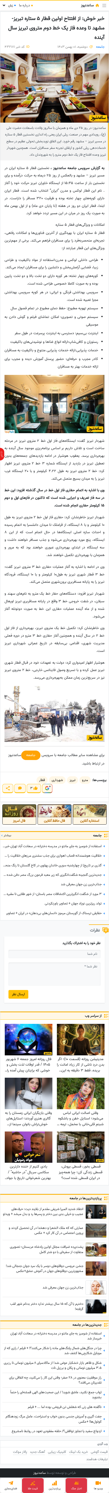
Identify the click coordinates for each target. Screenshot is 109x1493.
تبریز (72, 780)
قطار (42, 780)
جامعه (100, 47)
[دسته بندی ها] (104, 5)
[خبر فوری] (2, 454)
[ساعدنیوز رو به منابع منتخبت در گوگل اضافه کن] (47, 788)
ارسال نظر (18, 994)
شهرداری (57, 780)
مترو (85, 780)
